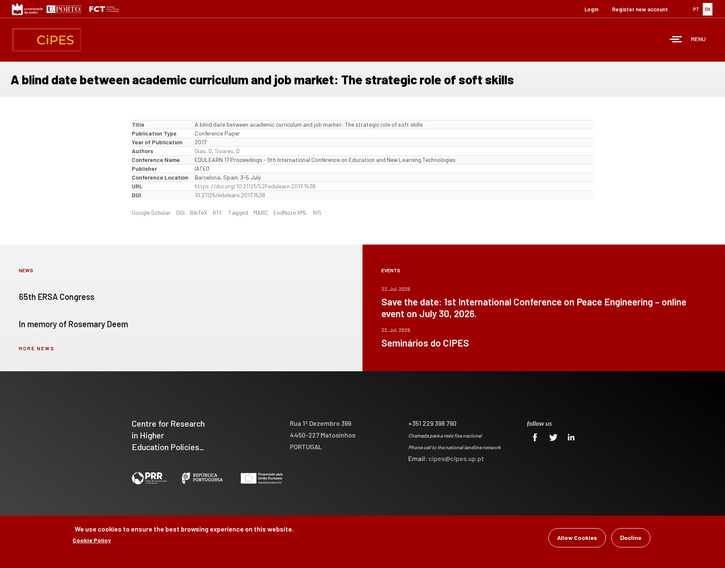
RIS (317, 212)
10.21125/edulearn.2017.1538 (230, 194)
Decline (631, 537)
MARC (260, 212)
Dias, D (203, 150)
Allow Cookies (577, 537)
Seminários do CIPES (425, 343)
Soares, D (227, 150)
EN (707, 9)
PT (696, 9)
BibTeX (198, 212)
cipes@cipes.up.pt (456, 458)
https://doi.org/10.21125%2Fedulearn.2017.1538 (255, 186)
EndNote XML (291, 212)
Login (591, 9)
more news (37, 348)
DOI (180, 212)
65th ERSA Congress (56, 297)
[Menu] (676, 40)
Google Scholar (151, 212)
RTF (218, 212)
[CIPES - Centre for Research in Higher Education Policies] (47, 40)
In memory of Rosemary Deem (73, 324)
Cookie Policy (92, 540)
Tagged (238, 212)
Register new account (640, 9)
